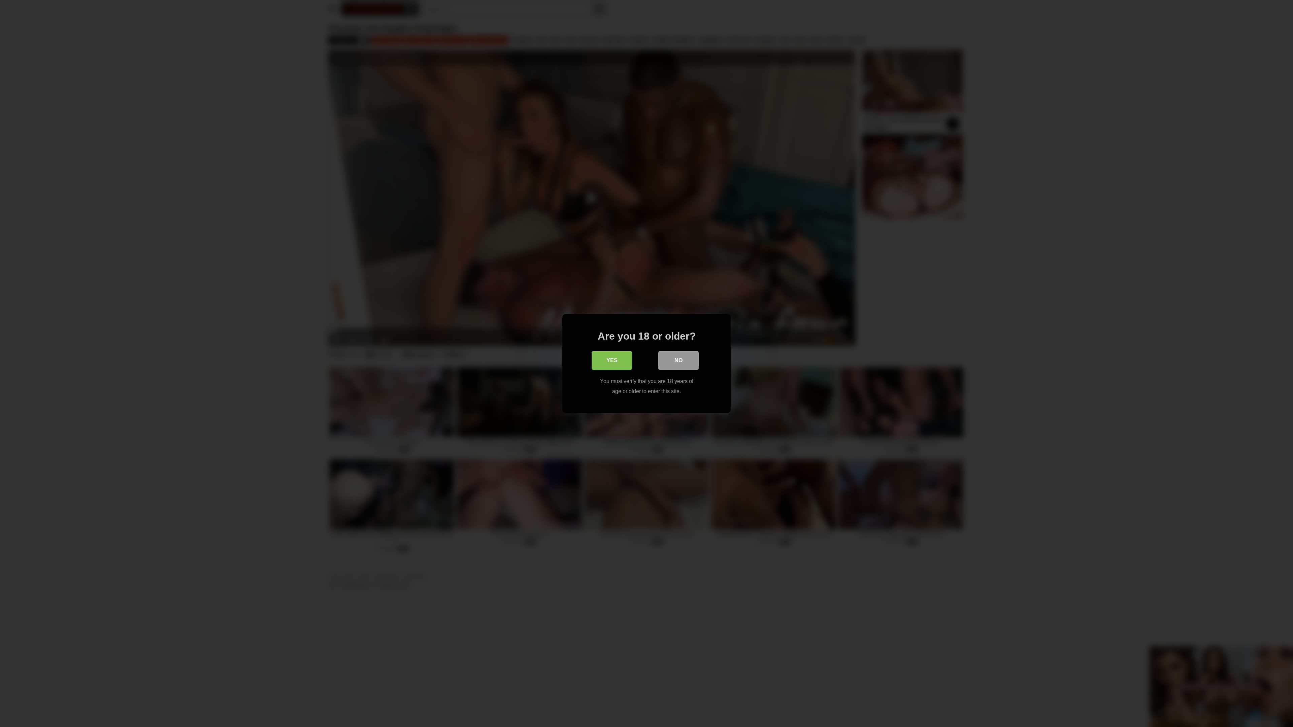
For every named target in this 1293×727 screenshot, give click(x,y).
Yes (612, 360)
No (678, 360)
